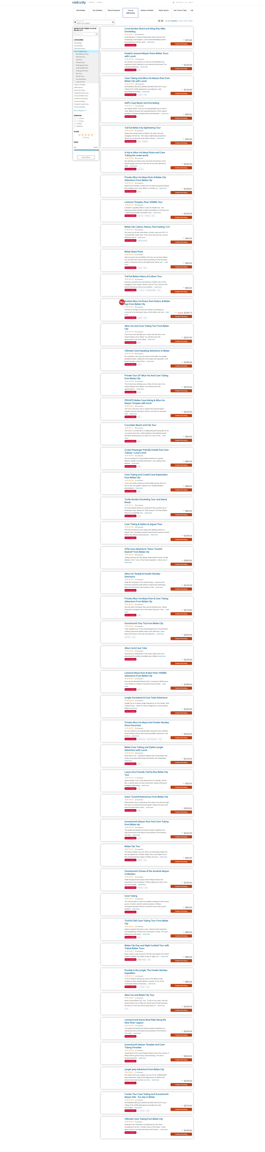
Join (186, 2)
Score (180, 21)
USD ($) (91, 2)
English (99, 2)
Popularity (174, 21)
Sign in (191, 2)
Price (185, 21)
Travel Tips (179, 2)
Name (191, 21)
